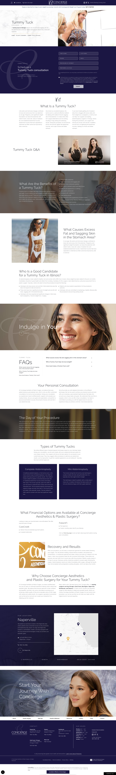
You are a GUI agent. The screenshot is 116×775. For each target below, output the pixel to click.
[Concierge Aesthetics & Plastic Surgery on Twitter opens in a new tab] (88, 2)
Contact (102, 718)
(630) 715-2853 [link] (24, 645)
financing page (68, 533)
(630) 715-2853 (33, 734)
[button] (3, 772)
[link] (28, 2)
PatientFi (63, 523)
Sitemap (71, 759)
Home (13, 35)
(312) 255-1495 (33, 745)
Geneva (45, 659)
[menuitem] (84, 2)
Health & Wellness (55, 718)
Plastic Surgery (21, 35)
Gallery (81, 718)
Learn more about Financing (73, 753)
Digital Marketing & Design (98, 760)
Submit (78, 86)
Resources (69, 718)
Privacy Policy (89, 82)
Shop (91, 718)
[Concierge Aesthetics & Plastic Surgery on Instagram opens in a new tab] (84, 2)
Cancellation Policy (47, 759)
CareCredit (24, 527)
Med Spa (40, 718)
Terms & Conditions (56, 759)
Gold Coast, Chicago (86, 659)
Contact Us (26, 333)
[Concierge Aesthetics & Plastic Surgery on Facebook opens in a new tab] (86, 2)
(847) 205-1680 (62, 736)
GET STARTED (90, 7)
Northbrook (62, 659)
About (14, 718)
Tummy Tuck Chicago (34, 35)
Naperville (27, 659)
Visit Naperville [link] (26, 650)
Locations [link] (18, 2)
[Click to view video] (84, 150)
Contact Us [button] (109, 773)
